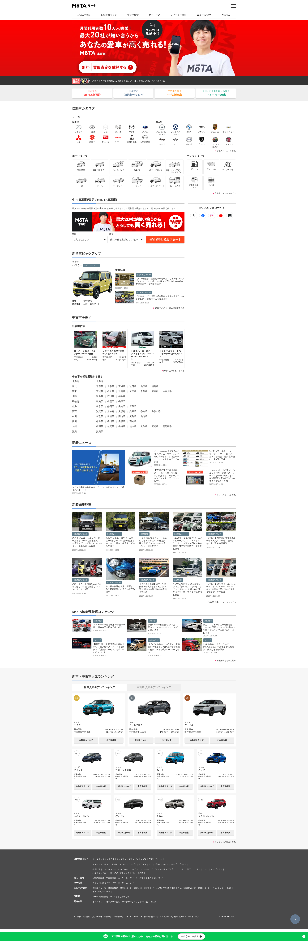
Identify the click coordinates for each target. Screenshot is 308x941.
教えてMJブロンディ (102, 891)
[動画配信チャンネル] (220, 215)
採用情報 (86, 917)
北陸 (74, 396)
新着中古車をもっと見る (173, 371)
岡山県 (121, 416)
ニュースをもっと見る (226, 495)
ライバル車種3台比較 (187, 888)
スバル (135, 859)
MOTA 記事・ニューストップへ (222, 602)
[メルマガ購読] (229, 215)
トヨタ (95, 859)
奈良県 (144, 411)
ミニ (151, 864)
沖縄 (74, 431)
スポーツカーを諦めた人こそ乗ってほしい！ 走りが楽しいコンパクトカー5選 (128, 81)
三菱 (151, 859)
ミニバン (181, 869)
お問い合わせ (96, 917)
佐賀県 (110, 426)
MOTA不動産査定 (100, 897)
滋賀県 (99, 411)
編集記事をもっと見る (226, 660)
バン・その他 (137, 873)
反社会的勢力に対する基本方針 (156, 917)
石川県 (110, 396)
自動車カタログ (109, 15)
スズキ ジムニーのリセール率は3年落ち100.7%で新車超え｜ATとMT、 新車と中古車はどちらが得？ (120, 542)
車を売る (92, 93)
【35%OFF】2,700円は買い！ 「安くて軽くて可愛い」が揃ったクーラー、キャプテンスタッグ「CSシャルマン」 (167, 475)
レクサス (104, 859)
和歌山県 (156, 411)
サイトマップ (193, 917)
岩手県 (110, 386)
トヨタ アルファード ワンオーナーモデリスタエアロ (170, 354)
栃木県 (110, 391)
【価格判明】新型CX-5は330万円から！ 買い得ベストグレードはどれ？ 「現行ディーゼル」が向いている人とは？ (109, 648)
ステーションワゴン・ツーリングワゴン (157, 869)
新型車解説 (144, 534)
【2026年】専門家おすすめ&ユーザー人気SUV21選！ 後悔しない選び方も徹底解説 (220, 541)
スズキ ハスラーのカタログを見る (169, 308)
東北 (74, 386)
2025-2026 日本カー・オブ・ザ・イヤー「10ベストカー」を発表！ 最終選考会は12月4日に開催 (222, 455)
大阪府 (121, 411)
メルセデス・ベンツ (101, 864)
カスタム (226, 15)
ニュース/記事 (204, 15)
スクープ (152, 621)
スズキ (143, 859)
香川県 (110, 421)
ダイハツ (159, 859)
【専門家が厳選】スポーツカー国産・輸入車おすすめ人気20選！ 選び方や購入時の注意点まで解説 (153, 588)
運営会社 (77, 917)
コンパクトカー (109, 869)
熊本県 (132, 426)
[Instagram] (211, 215)
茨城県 (99, 391)
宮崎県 (155, 426)
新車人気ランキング (154, 878)
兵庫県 (132, 411)
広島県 (132, 416)
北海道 (75, 381)
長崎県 (121, 426)
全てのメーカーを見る (226, 151)
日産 (112, 859)
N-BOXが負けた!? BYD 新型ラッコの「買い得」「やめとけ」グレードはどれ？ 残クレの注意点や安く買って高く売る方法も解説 (187, 589)
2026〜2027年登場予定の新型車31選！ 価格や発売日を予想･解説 (109, 626)
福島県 (155, 386)
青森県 (99, 386)
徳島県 (99, 421)
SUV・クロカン (194, 869)
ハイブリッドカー (100, 873)
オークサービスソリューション (135, 902)
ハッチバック (124, 869)
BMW (114, 864)
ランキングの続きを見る (225, 842)
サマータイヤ (118, 883)
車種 (74, 234)
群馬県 (121, 391)
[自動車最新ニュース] (193, 215)
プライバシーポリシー (133, 917)
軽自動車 (96, 869)
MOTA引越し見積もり (119, 897)
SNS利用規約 (118, 917)
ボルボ (158, 864)
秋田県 (132, 386)
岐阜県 (99, 406)
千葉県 (144, 391)
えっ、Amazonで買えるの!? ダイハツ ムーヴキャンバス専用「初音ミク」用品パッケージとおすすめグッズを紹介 (167, 456)
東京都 (155, 391)
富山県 (99, 396)
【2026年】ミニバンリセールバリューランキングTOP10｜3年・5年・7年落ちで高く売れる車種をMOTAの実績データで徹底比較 (187, 543)
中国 (74, 416)
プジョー (183, 864)
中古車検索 (133, 15)
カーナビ (130, 883)
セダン (135, 869)
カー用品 (78, 882)
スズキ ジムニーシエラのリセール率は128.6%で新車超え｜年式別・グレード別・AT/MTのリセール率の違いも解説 (87, 542)
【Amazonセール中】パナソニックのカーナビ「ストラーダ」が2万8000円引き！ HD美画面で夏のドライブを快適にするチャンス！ (222, 475)
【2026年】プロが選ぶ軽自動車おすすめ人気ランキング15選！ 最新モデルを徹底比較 (160, 297)
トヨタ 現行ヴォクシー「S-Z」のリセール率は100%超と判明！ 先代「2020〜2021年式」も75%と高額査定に (153, 542)
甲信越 (75, 401)
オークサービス (113, 902)
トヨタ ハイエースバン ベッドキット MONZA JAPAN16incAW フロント (142, 355)
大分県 (144, 426)
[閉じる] (303, 936)
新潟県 (99, 401)
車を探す (133, 93)
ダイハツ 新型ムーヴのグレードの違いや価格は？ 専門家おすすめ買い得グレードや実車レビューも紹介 (164, 648)
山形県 (144, 386)
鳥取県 (99, 416)
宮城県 (121, 386)
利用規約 (107, 917)
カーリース (154, 15)
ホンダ (119, 859)
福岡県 (99, 426)
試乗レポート (126, 888)
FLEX (153, 902)
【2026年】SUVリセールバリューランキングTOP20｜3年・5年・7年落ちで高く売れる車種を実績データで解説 (221, 588)
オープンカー (216, 869)
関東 (74, 391)
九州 (74, 426)
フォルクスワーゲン (128, 864)
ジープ (174, 864)
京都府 (110, 411)
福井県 (121, 396)
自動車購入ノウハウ (144, 275)
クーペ (206, 869)
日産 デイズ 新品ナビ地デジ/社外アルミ (113, 352)
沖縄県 (99, 431)
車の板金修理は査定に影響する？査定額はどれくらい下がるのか (120, 589)
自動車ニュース (99, 888)
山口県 (144, 416)
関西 (74, 411)
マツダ (127, 859)
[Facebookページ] (202, 215)
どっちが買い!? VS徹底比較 (163, 888)
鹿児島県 (167, 426)
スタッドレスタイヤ (101, 883)
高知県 (132, 421)
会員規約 (174, 917)
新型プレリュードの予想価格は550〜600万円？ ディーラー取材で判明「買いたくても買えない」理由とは (219, 628)
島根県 (110, 416)
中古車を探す (174, 93)
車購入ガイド (153, 640)
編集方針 (182, 917)
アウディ (142, 864)
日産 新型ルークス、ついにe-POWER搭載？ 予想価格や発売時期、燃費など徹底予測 (218, 647)
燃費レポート (204, 888)
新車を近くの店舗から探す (215, 93)
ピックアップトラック (119, 873)
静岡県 (110, 406)
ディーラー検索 (178, 15)
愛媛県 (121, 421)
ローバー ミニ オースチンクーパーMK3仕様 (85, 352)
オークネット (98, 902)
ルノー (166, 864)
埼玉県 (132, 391)
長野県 (121, 401)
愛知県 (121, 406)
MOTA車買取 (84, 15)
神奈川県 (167, 391)
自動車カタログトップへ (225, 193)
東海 (74, 406)
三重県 (132, 406)
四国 (74, 421)
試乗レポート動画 (141, 888)
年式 (111, 234)
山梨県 (110, 401)
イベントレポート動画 (221, 888)
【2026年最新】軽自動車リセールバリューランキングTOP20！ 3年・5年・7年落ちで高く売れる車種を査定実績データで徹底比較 (160, 281)
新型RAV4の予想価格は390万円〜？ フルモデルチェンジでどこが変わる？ (164, 627)
